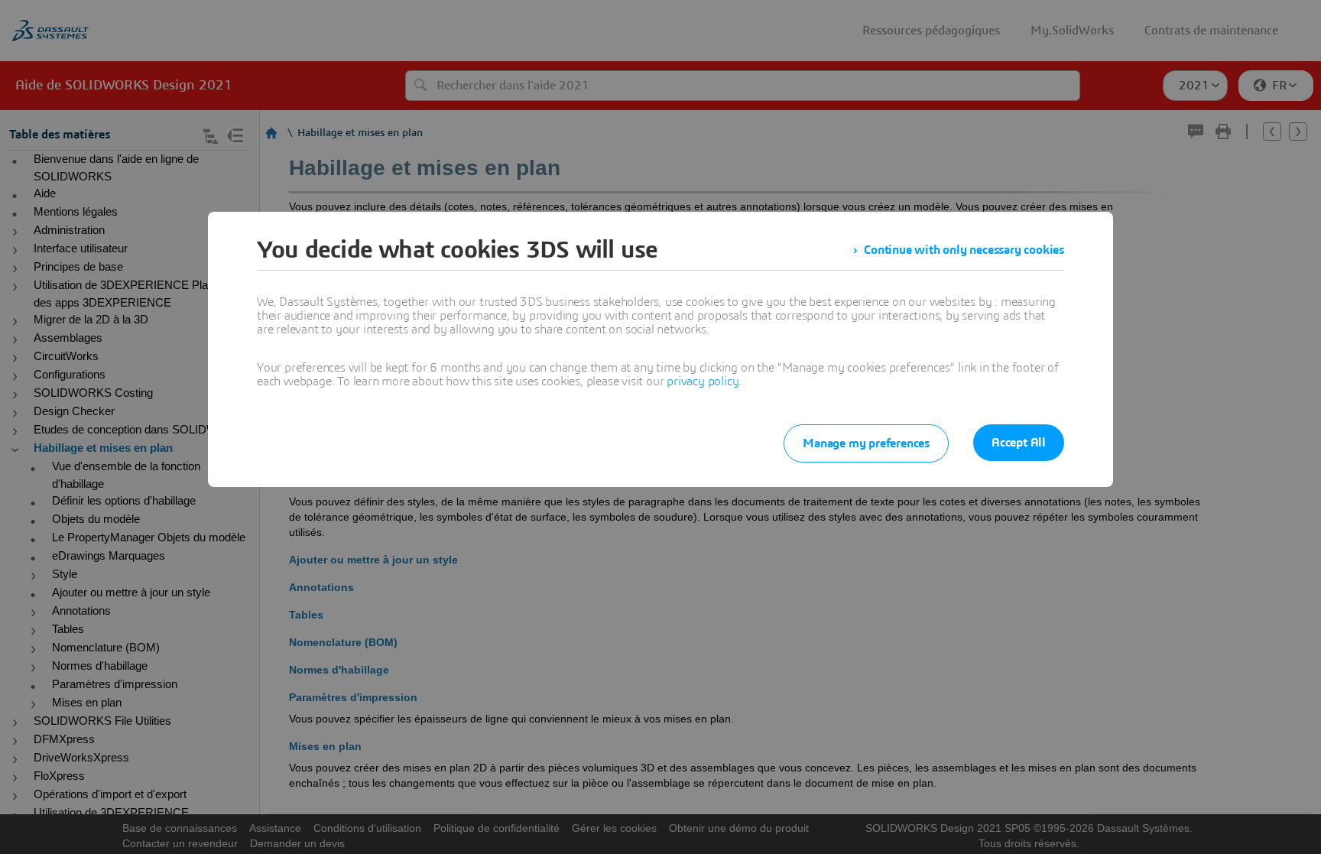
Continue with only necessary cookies (964, 250)
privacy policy (702, 381)
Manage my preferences (866, 443)
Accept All (1019, 443)
